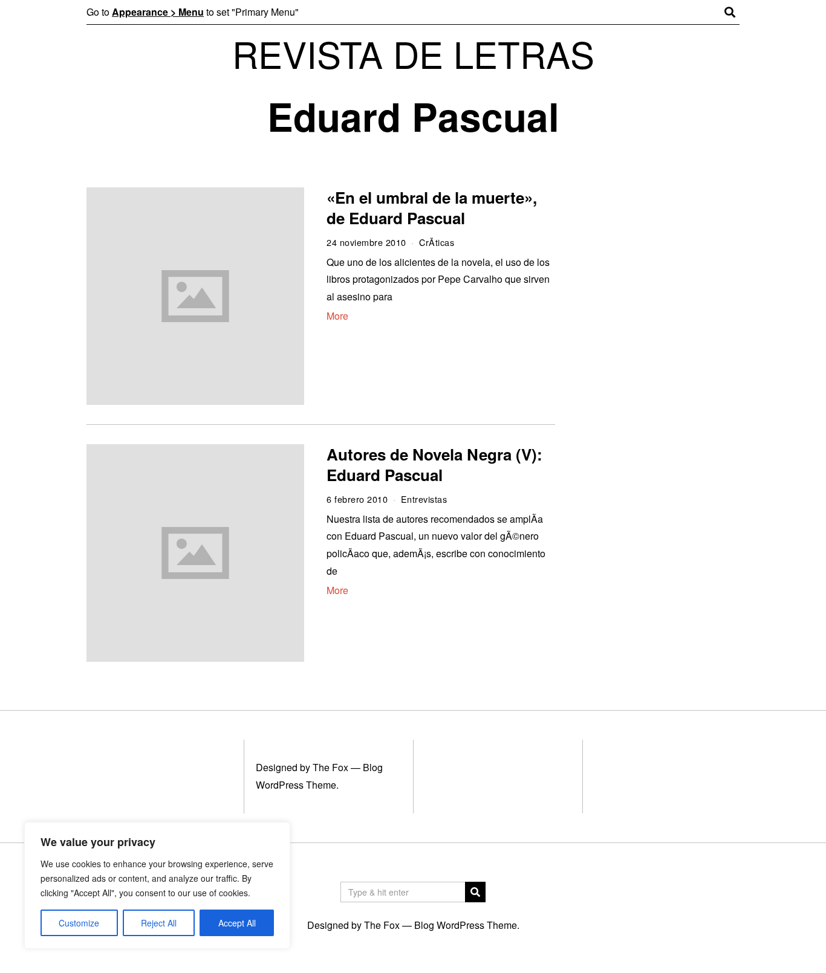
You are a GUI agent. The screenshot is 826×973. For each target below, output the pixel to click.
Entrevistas (424, 499)
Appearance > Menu (158, 12)
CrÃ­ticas (436, 242)
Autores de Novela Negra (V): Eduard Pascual (434, 464)
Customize (79, 923)
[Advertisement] (659, 373)
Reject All (159, 923)
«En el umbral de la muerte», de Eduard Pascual (432, 207)
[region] (157, 885)
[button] (475, 892)
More (337, 316)
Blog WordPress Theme (465, 925)
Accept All (237, 923)
